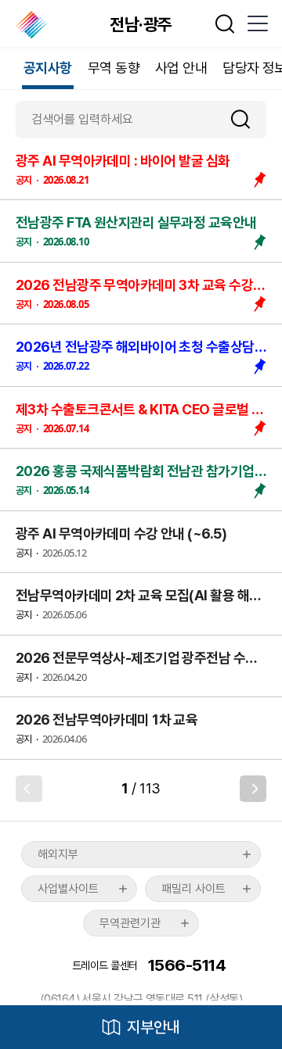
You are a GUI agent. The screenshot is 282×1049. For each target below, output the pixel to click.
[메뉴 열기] (257, 23)
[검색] (246, 119)
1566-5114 (187, 965)
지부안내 (153, 1027)
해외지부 (58, 854)
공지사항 (48, 67)
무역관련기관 (130, 923)
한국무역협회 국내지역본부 (32, 25)
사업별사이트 (68, 889)
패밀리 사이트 (193, 889)
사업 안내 (181, 67)
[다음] (253, 788)
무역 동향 (113, 67)
